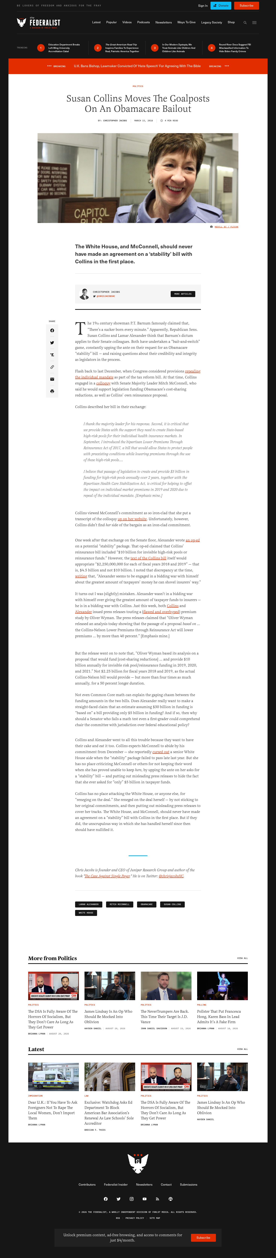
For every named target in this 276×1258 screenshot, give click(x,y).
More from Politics (52, 958)
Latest (36, 1049)
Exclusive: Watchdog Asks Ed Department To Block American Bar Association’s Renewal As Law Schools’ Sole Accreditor (109, 1113)
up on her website (132, 519)
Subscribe (246, 5)
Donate (223, 5)
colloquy (103, 383)
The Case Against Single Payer (107, 876)
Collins (173, 605)
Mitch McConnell (120, 904)
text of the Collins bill (148, 558)
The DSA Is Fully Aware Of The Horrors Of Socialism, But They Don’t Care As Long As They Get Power (53, 1019)
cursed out (160, 752)
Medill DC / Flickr (226, 227)
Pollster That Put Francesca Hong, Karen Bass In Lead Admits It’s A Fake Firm (219, 1016)
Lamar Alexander (89, 904)
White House (86, 912)
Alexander (83, 611)
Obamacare (147, 904)
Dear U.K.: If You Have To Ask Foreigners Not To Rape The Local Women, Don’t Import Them (52, 1110)
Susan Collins (172, 904)
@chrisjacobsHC (106, 296)
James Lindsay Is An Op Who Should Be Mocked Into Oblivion (108, 1016)
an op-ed (193, 540)
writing (81, 576)
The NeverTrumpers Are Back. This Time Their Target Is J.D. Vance (165, 1016)
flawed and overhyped (161, 611)
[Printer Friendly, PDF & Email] (52, 391)
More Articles (183, 294)
